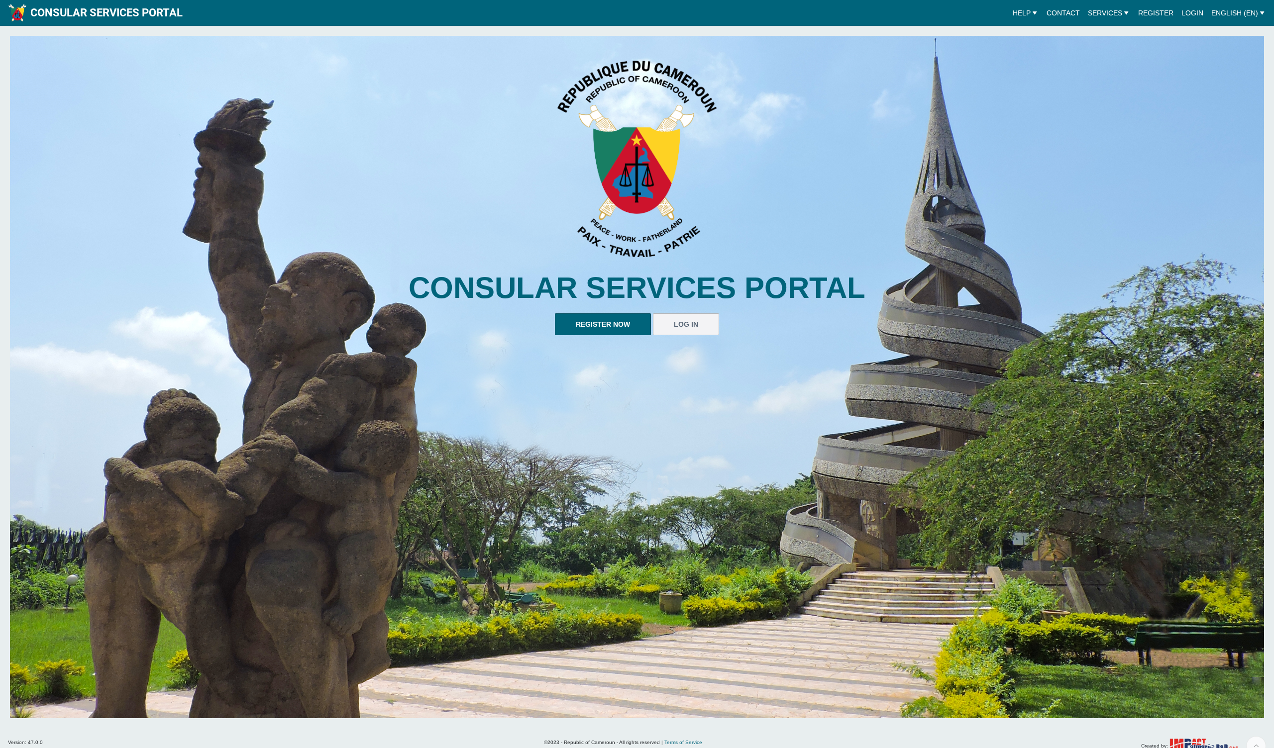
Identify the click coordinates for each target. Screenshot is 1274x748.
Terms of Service (683, 742)
